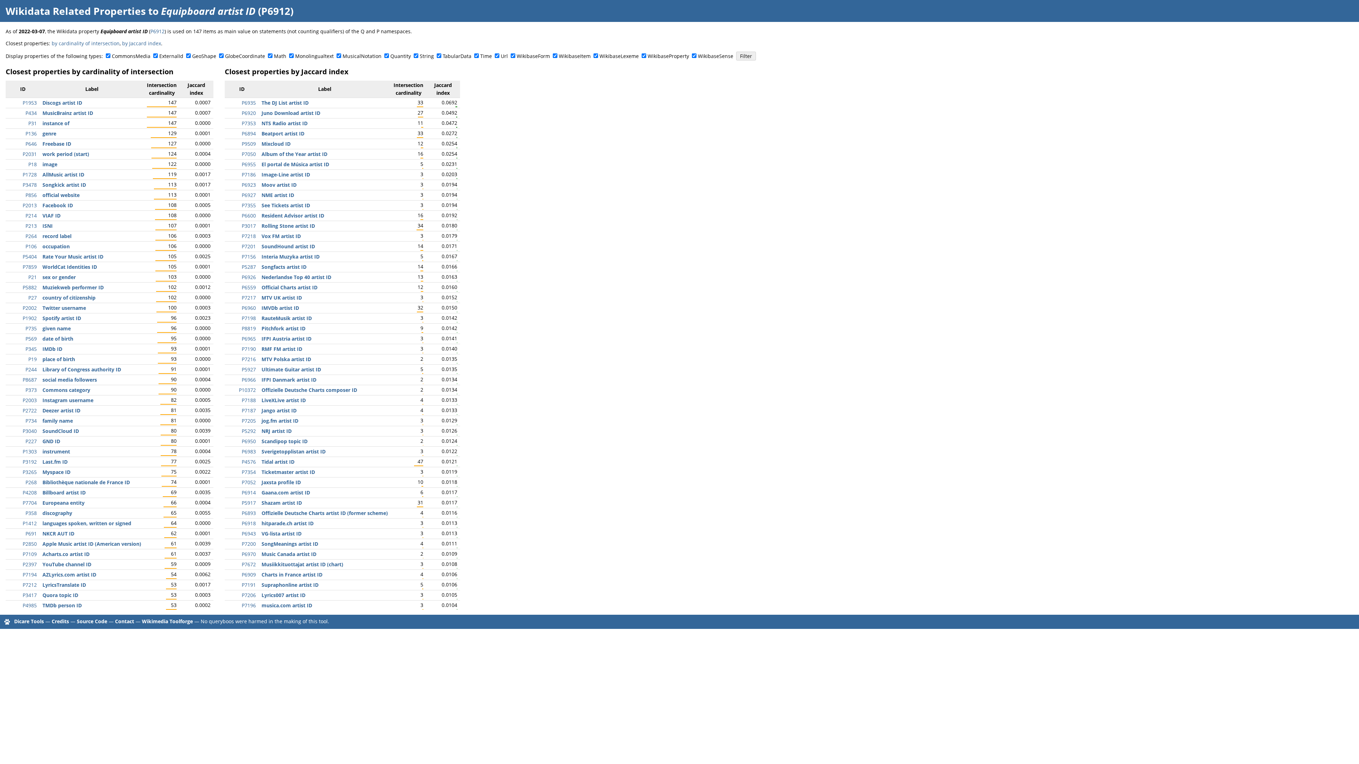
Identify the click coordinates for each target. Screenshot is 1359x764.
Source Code (92, 621)
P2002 (30, 308)
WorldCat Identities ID (69, 267)
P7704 (30, 502)
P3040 (30, 431)
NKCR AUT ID (58, 533)
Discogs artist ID (62, 102)
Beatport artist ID (283, 133)
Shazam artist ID (282, 502)
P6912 (157, 31)
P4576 (249, 461)
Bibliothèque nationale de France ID (86, 482)
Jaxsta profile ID (281, 482)
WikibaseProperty (668, 56)
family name (57, 420)
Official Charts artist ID (289, 287)
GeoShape (204, 56)
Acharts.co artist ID (66, 554)
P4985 (30, 605)
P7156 (249, 256)
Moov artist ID (279, 184)
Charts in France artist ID (292, 574)
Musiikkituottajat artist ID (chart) (302, 564)
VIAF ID (51, 215)
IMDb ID (52, 349)
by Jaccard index (141, 43)
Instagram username (67, 400)
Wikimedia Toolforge (167, 621)
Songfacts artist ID (284, 267)
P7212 (30, 584)
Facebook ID (57, 205)
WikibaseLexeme (619, 56)
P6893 (249, 513)
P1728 (30, 174)
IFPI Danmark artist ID (289, 379)
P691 (31, 533)
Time (486, 56)
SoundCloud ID (60, 431)
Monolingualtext (314, 56)
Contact (124, 621)
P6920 (249, 113)
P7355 (249, 205)
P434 (31, 113)
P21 (32, 277)
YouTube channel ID (66, 564)
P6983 (249, 451)
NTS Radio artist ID (285, 123)
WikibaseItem (575, 56)
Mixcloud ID (276, 143)
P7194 (30, 574)
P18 (32, 164)
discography (57, 513)
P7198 (249, 318)
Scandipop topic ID (285, 441)
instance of (55, 123)
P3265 (30, 472)
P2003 (30, 400)
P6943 (249, 533)
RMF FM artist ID (282, 349)
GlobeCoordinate (245, 56)
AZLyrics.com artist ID (69, 574)
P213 (31, 225)
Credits (60, 621)
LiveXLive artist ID (284, 400)
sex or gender (59, 277)
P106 (31, 246)
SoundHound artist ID (288, 246)
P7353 (249, 123)
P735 (31, 328)
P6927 (249, 195)
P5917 (249, 502)
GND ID (51, 441)
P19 (32, 359)
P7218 (249, 236)
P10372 (247, 390)
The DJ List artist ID (285, 102)
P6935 (249, 102)
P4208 (30, 492)
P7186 (249, 174)
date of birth (57, 338)
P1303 (30, 451)
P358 (31, 513)
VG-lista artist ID (282, 533)
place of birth (58, 359)
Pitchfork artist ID (283, 328)
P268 (31, 482)
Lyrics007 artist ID (283, 595)
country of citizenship (69, 297)
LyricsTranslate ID (64, 584)
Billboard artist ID (64, 492)
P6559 (249, 287)
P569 (31, 338)
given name (56, 328)
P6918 (249, 523)
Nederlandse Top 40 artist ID (296, 277)
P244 (31, 369)
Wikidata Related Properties (76, 11)
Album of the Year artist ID (294, 154)
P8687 (30, 379)
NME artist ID (278, 195)
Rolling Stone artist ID (288, 225)
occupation (56, 246)
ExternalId (171, 56)
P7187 (249, 410)
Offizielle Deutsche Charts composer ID (309, 390)
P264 (31, 236)
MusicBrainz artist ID (67, 113)
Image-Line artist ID (286, 174)
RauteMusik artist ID (287, 318)
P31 (32, 123)
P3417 (30, 595)
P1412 (30, 523)
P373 (31, 390)
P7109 (30, 554)
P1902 (30, 318)
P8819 (249, 328)
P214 (31, 215)
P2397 (30, 564)
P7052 (249, 482)
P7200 (249, 543)
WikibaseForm (533, 56)
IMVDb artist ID (280, 308)
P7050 (249, 154)
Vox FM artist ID (281, 236)
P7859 (30, 267)
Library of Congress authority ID (81, 369)
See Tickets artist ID (286, 205)
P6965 (249, 338)
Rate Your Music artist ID (72, 256)
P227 (31, 441)
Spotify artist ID (61, 318)
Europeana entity (63, 502)
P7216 (249, 359)
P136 (31, 133)
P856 (31, 195)
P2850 (30, 543)
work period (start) (65, 154)
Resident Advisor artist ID (293, 215)
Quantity (400, 56)
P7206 (249, 595)
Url (504, 56)
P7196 (249, 605)
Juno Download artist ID (291, 113)
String (427, 56)
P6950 (249, 441)
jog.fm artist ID (280, 420)
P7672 (249, 564)
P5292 (249, 431)
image (49, 164)
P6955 (249, 164)
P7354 (249, 472)
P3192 (30, 461)
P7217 (249, 297)
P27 (32, 297)
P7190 (249, 349)
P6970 (249, 554)
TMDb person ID (62, 605)
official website (61, 195)
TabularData (457, 56)
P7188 (249, 400)
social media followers (69, 379)
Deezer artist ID (61, 410)
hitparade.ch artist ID (288, 523)
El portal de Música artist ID (295, 164)
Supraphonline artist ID (290, 584)
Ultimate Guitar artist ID (291, 369)
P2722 (30, 410)
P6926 (249, 277)
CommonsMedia (131, 56)
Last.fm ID (55, 461)
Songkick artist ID (64, 184)
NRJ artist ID (277, 431)
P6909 (249, 574)
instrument (56, 451)
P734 (31, 420)
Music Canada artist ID (289, 554)
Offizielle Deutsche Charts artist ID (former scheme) (325, 513)
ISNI (47, 225)
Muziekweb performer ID (73, 287)
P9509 (249, 143)
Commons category (66, 390)
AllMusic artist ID (63, 174)
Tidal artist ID (278, 461)
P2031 (30, 154)
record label (56, 236)
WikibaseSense (715, 56)
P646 (31, 143)
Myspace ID (56, 472)
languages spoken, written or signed (86, 523)
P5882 (30, 287)
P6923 (249, 184)
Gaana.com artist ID (286, 492)
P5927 (249, 369)
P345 (31, 349)
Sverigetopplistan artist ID (294, 451)
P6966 (249, 379)
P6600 (249, 215)
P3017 (249, 225)
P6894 (249, 133)
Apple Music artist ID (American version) (91, 543)
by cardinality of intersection (86, 43)
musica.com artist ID (287, 605)
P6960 (249, 308)
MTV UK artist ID (282, 297)
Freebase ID (56, 143)
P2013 (30, 205)
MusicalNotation (362, 56)
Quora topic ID (60, 595)
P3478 (30, 184)
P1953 (30, 102)
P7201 (249, 246)
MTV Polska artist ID (286, 359)
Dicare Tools (29, 621)
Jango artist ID (279, 410)
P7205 (249, 420)
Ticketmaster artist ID (288, 472)
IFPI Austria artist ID (286, 338)
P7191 (249, 584)
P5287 (249, 267)
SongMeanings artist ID (290, 543)
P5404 (30, 256)
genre (49, 133)
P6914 (249, 492)
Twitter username (64, 308)
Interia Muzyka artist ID (291, 256)
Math (280, 56)
